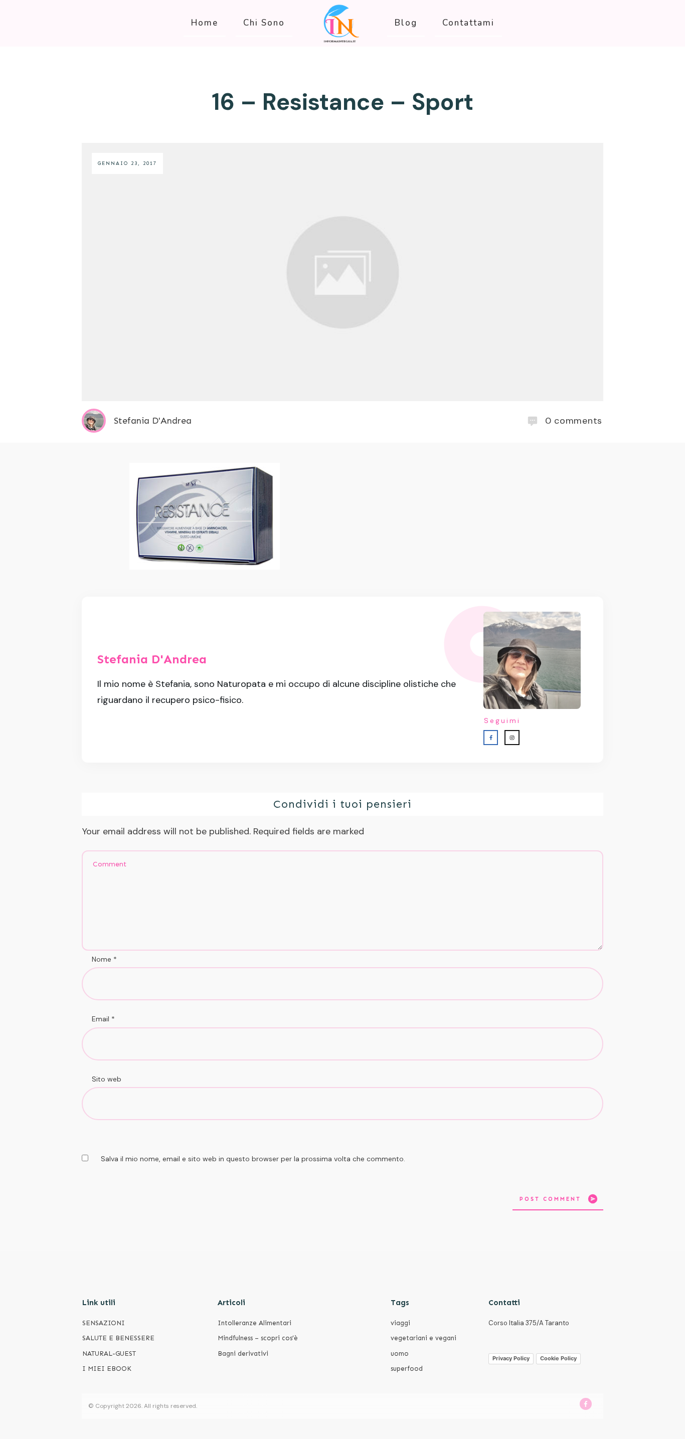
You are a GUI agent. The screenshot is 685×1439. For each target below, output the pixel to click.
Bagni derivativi (243, 1353)
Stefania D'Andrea (152, 659)
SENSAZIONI (103, 1323)
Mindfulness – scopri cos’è (258, 1338)
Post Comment (550, 1199)
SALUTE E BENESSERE (118, 1338)
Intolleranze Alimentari (254, 1323)
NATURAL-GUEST (109, 1353)
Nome (104, 959)
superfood (407, 1368)
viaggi (400, 1323)
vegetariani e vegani (423, 1338)
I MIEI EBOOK (106, 1368)
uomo (400, 1353)
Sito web (106, 1079)
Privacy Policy (511, 1358)
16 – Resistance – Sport (342, 102)
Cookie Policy (558, 1358)
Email (103, 1018)
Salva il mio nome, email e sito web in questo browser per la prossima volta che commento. (253, 1158)
